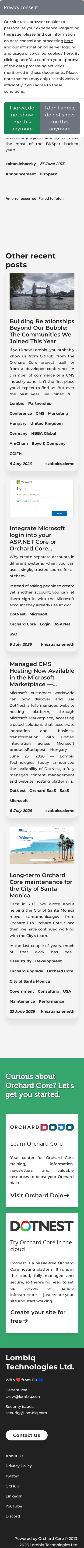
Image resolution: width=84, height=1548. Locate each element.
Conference (21, 413)
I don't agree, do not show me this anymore (60, 118)
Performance (51, 1001)
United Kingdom (46, 423)
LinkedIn (14, 1496)
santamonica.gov (42, 916)
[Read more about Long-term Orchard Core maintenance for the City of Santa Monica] (42, 848)
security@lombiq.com (26, 1413)
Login (45, 624)
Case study (21, 961)
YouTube (14, 1506)
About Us (14, 1456)
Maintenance (22, 1001)
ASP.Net (62, 624)
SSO (14, 634)
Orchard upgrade (26, 971)
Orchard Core (23, 624)
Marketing (58, 413)
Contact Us (26, 1435)
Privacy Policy (19, 1466)
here (68, 41)
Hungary (18, 423)
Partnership (40, 403)
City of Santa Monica (30, 981)
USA (67, 991)
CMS (40, 413)
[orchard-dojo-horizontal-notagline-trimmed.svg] (42, 1127)
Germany (19, 433)
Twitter (12, 1476)
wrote (54, 904)
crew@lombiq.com (24, 1396)
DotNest (18, 614)
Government (22, 991)
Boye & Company (49, 443)
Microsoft (38, 614)
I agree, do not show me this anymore (22, 118)
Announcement (21, 174)
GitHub (12, 1486)
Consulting (48, 991)
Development (48, 961)
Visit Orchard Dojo (36, 1195)
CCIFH (16, 454)
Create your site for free (38, 1316)
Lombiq (17, 403)
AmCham (19, 443)
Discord (13, 1516)
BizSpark (48, 174)
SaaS (64, 790)
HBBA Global (43, 433)
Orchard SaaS (42, 790)
